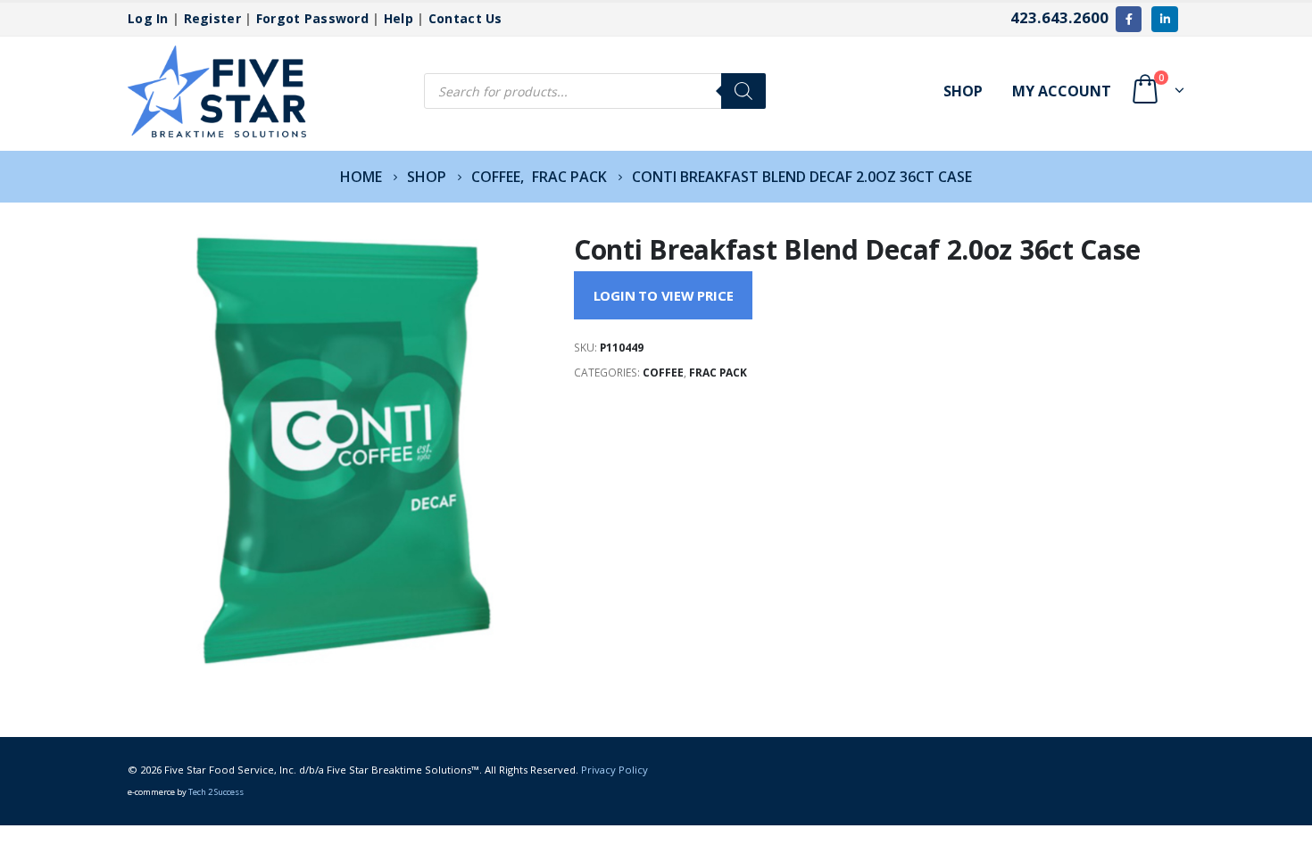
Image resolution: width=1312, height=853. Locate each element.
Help (398, 18)
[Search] (743, 91)
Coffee (663, 372)
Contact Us (465, 18)
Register (212, 18)
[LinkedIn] (1164, 19)
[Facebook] (1129, 19)
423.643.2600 (1059, 17)
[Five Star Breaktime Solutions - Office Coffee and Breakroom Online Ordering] (217, 91)
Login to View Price (664, 295)
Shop (963, 91)
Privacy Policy (614, 769)
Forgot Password (312, 18)
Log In (148, 18)
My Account (1061, 91)
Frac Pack (718, 372)
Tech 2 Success (216, 792)
